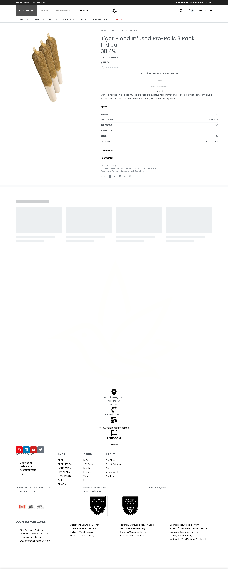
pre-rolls (131, 171)
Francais (114, 438)
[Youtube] (33, 449)
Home (103, 30)
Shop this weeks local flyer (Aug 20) (32, 2)
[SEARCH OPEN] (181, 10)
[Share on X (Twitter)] (110, 176)
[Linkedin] (26, 449)
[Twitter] (40, 449)
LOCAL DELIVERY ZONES (31, 522)
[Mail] (130, 176)
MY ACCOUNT (25, 454)
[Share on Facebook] (115, 176)
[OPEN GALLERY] (49, 67)
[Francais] (114, 433)
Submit (159, 91)
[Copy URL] (125, 176)
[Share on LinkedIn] (120, 176)
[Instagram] (19, 449)
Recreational (153, 168)
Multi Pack (143, 168)
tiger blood (139, 171)
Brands (113, 30)
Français (114, 444)
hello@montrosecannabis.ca (114, 427)
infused (124, 171)
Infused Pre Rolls (132, 168)
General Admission (128, 30)
